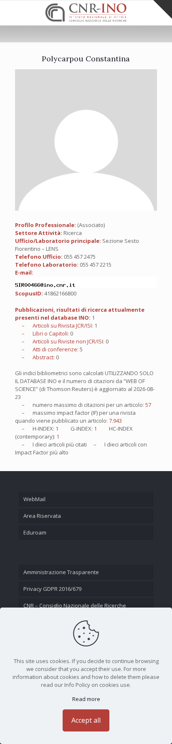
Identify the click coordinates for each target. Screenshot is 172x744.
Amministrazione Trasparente (61, 572)
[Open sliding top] (162, 9)
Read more (86, 699)
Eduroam (34, 532)
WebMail (34, 499)
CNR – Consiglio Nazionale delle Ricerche (74, 605)
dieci (41, 444)
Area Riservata (42, 516)
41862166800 (60, 293)
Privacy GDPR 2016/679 (52, 589)
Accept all (86, 720)
